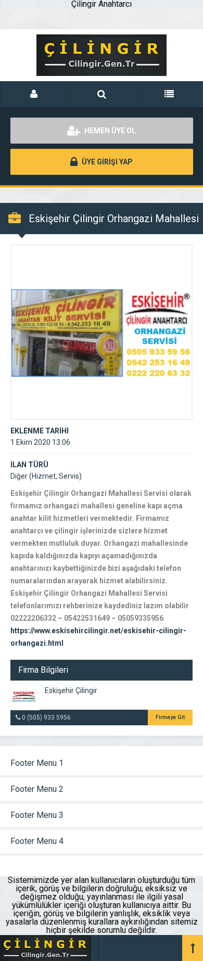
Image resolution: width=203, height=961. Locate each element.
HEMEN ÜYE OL (109, 130)
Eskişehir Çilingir (71, 690)
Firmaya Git (170, 717)
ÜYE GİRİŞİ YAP (106, 162)
